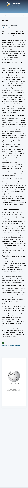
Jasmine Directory (14, 4)
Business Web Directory (8, 15)
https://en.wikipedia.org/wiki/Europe (11, 345)
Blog (22, 11)
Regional (17, 15)
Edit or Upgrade (6, 27)
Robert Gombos (10, 23)
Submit (16, 11)
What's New (7, 11)
